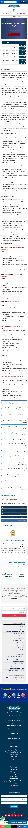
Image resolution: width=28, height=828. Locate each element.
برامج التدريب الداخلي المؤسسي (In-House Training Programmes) (15, 678)
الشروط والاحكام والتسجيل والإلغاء (14, 780)
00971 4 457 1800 (21, 13)
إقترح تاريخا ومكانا (22, 520)
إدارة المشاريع (21, 647)
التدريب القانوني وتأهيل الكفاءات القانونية (15, 659)
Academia (18, 697)
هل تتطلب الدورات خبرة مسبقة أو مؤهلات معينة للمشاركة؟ (15, 434)
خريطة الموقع (14, 785)
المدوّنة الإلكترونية (14, 758)
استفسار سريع (23, 513)
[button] (17, 581)
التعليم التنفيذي (14, 776)
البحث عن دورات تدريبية (14, 749)
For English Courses (14, 733)
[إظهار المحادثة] (2, 819)
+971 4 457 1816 (12, 718)
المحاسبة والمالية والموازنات (18, 638)
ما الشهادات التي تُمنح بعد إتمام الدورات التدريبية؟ (17, 444)
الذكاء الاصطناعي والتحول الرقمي (17, 668)
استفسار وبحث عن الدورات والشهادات (17, 822)
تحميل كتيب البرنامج (21, 507)
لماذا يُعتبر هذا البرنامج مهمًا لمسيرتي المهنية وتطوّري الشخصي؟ (16, 409)
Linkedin (4, 697)
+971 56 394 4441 (12, 720)
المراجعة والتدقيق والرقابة (18, 640)
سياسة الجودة (14, 773)
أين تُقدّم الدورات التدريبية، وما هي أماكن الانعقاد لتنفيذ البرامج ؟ (15, 488)
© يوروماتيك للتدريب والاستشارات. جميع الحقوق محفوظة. (14, 503)
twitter (9, 697)
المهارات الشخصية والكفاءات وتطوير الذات (15, 631)
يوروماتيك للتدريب (14, 544)
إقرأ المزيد (12, 555)
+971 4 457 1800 (12, 736)
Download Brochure (14, 34)
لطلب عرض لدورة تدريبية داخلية (19, 517)
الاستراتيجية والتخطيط (19, 633)
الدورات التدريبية (14, 774)
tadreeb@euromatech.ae (14, 723)
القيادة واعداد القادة (19, 629)
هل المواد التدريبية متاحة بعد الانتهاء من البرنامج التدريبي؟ (15, 457)
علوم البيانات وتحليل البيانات (17, 663)
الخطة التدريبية (14, 754)
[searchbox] (13, 612)
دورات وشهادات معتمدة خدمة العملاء (16, 652)
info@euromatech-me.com (14, 725)
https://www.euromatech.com (14, 741)
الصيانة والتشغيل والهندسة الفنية (16, 673)
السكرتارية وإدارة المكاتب (18, 661)
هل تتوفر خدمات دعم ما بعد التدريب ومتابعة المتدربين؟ (16, 482)
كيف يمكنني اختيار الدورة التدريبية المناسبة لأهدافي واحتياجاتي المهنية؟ (17, 450)
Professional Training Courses (9, 500)
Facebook (14, 697)
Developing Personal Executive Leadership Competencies (19, 574)
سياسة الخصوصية (14, 778)
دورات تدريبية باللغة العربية (14, 715)
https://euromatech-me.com (14, 728)
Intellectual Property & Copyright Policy (14, 782)
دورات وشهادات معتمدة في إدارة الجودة (15, 649)
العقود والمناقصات (20, 654)
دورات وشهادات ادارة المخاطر (17, 666)
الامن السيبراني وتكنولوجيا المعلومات (16, 670)
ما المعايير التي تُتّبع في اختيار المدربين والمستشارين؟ (18, 415)
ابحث (15, 615)
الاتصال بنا (14, 760)
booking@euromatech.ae (10, 13)
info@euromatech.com (14, 738)
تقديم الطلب (14, 806)
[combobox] (14, 612)
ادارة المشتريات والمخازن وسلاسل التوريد (15, 656)
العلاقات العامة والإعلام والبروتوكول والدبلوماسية (13, 643)
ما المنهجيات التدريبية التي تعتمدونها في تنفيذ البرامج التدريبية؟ (15, 427)
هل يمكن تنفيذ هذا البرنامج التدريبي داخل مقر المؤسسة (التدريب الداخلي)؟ (16, 475)
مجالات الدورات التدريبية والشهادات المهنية (14, 751)
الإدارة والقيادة (21, 626)
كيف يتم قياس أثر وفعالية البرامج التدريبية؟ (17, 439)
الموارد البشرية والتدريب (19, 636)
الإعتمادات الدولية (14, 771)
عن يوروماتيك (14, 769)
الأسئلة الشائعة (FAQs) (14, 783)
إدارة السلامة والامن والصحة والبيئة (16, 675)
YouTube (23, 697)
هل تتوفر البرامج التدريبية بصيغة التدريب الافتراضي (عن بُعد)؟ (17, 463)
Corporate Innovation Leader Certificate (7, 573)
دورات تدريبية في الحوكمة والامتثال (16, 645)
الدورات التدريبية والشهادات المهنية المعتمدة (14, 753)
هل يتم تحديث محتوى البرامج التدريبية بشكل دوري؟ (16, 469)
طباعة (25, 510)
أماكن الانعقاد (14, 756)
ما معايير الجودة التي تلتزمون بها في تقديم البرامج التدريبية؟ (15, 421)
